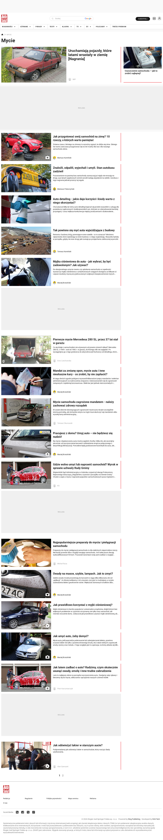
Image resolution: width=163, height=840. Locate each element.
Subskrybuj (142, 19)
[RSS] (17, 812)
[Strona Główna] (4, 18)
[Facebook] (22, 812)
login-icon (159, 18)
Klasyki (65, 27)
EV (87, 27)
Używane (24, 27)
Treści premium (119, 27)
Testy (52, 27)
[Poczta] (154, 18)
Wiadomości (7, 27)
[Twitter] (28, 812)
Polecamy (100, 27)
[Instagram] (33, 812)
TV (78, 27)
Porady (39, 27)
